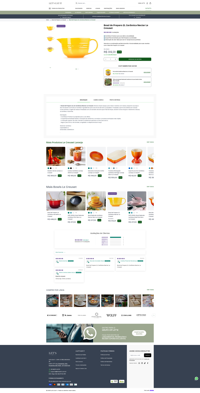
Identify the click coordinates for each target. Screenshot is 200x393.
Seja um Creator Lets (81, 368)
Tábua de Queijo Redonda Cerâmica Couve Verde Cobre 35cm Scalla (127, 80)
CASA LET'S (141, 3)
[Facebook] (148, 363)
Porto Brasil (89, 12)
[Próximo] (50, 68)
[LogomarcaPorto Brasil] (96, 315)
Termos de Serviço (105, 365)
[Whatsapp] (139, 363)
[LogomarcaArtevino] (141, 315)
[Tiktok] (145, 363)
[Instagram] (142, 363)
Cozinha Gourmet (114, 12)
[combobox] (100, 3)
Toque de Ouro (101, 12)
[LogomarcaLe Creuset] (52, 315)
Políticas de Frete (105, 354)
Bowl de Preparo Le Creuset (59, 20)
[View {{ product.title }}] (108, 72)
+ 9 (116, 168)
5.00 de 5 (85, 240)
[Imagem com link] (100, 333)
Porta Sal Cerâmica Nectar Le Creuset (123, 71)
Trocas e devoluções (81, 365)
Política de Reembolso (106, 361)
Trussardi (68, 12)
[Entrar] (147, 3)
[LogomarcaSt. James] (67, 315)
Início (47, 20)
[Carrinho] (150, 3)
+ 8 (76, 212)
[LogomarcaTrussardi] (82, 315)
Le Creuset (78, 12)
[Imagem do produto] (55, 156)
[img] (59, 258)
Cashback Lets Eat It (81, 358)
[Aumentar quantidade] (115, 59)
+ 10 (96, 168)
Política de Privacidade (106, 358)
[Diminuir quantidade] (106, 59)
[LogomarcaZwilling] (126, 315)
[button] (65, 17)
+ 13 (56, 168)
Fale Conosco (79, 361)
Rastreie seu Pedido (81, 354)
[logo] (55, 3)
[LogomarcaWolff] (111, 315)
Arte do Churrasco (129, 12)
